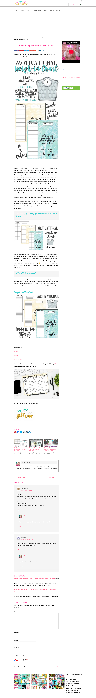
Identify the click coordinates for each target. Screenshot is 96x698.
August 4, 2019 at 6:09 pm (27, 539)
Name (16, 632)
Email (16, 640)
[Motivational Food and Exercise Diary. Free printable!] (21, 443)
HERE (55, 364)
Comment (17, 612)
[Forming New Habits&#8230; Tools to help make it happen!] (36, 443)
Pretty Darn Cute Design (53, 694)
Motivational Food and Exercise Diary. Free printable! (20, 449)
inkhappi (24, 3)
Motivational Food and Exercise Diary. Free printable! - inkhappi (34, 578)
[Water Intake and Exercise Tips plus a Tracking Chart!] (51, 443)
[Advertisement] (48, 24)
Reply (18, 509)
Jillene (25, 516)
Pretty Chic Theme (40, 694)
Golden (16, 355)
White (16, 351)
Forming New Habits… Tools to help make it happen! (35, 449)
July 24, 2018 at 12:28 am (29, 518)
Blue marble (18, 359)
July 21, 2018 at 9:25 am (27, 490)
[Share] (35, 50)
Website (17, 647)
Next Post (52, 477)
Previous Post (21, 477)
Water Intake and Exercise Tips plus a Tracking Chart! (50, 449)
